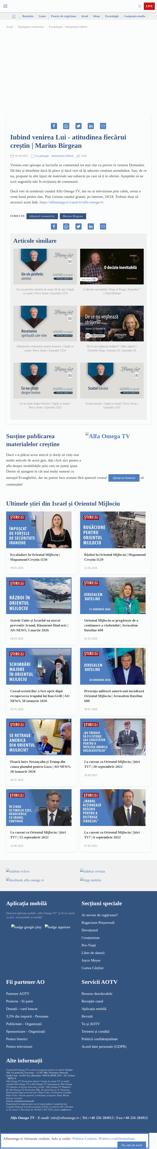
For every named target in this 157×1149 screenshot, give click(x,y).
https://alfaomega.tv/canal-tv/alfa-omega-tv (72, 202)
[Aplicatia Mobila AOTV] (57, 927)
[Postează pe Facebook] (54, 126)
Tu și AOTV (91, 1024)
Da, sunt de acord (132, 1145)
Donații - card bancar (22, 1009)
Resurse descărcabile (97, 994)
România (28, 16)
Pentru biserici (17, 1039)
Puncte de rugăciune (63, 16)
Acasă (9, 26)
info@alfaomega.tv (65, 1118)
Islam (96, 16)
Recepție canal (92, 1001)
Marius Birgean (73, 216)
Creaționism (91, 938)
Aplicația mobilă (94, 1009)
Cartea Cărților (93, 968)
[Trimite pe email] (103, 126)
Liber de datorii (93, 953)
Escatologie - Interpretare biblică (68, 26)
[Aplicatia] (26, 927)
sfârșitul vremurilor (42, 216)
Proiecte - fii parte (19, 1001)
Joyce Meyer (91, 960)
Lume (42, 16)
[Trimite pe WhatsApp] (66, 126)
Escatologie (112, 16)
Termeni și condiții (96, 1031)
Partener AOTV (17, 994)
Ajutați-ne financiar (124, 477)
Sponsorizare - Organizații (25, 1031)
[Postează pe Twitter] (78, 126)
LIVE (149, 6)
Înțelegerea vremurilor (31, 26)
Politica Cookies (84, 1139)
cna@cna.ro (65, 1110)
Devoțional (90, 930)
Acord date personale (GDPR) (104, 1046)
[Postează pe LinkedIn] (91, 126)
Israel (84, 16)
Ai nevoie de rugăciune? (100, 915)
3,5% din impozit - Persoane (27, 1016)
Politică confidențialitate (100, 1039)
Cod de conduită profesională (20, 1101)
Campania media (134, 16)
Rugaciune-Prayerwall (98, 923)
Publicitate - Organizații (24, 1024)
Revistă (87, 1016)
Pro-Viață (89, 945)
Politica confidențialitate (117, 1139)
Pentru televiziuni (19, 1046)
